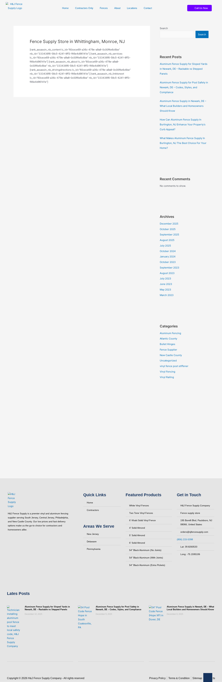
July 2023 (165, 278)
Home (65, 8)
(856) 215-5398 (185, 539)
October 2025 (168, 229)
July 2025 (165, 245)
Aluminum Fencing (170, 333)
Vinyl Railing (167, 377)
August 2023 (167, 273)
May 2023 (165, 289)
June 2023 (166, 284)
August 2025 (167, 240)
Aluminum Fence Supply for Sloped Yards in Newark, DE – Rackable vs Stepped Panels (183, 68)
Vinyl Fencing (167, 371)
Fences (104, 8)
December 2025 (169, 223)
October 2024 (168, 251)
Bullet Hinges (167, 344)
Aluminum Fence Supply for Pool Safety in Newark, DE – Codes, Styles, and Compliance (184, 87)
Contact (148, 8)
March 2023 (167, 295)
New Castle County (171, 355)
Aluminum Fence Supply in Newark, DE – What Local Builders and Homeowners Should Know (183, 105)
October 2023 (168, 262)
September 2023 (169, 267)
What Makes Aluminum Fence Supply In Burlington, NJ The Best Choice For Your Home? (183, 143)
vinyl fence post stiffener (174, 366)
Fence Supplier (168, 349)
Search (164, 28)
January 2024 (168, 256)
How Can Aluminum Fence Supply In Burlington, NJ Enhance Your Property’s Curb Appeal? (182, 124)
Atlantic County (168, 338)
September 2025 (169, 234)
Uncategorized (168, 360)
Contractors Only (84, 8)
